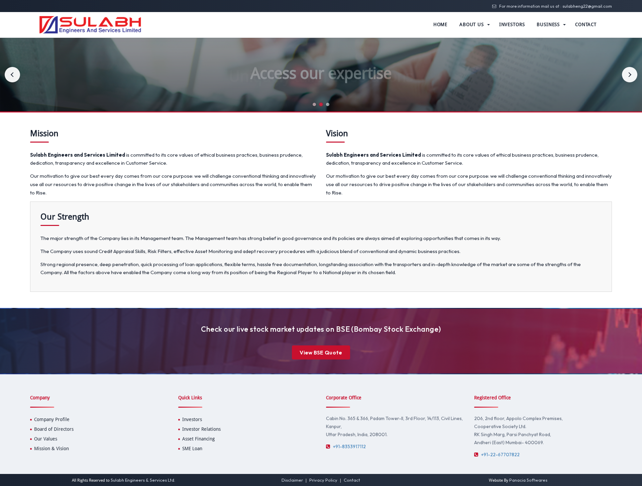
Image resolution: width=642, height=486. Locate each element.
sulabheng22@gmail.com (587, 6)
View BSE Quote (321, 352)
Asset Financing (198, 438)
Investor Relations (201, 429)
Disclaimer (292, 480)
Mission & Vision (51, 448)
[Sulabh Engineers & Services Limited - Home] (90, 24)
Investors (192, 419)
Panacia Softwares (528, 480)
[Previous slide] (12, 74)
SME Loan (192, 448)
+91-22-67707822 (500, 455)
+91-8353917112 (349, 446)
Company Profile (52, 419)
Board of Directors (54, 429)
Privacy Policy (323, 480)
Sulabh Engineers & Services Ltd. (143, 480)
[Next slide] (629, 74)
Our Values (45, 438)
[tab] (314, 104)
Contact (352, 480)
